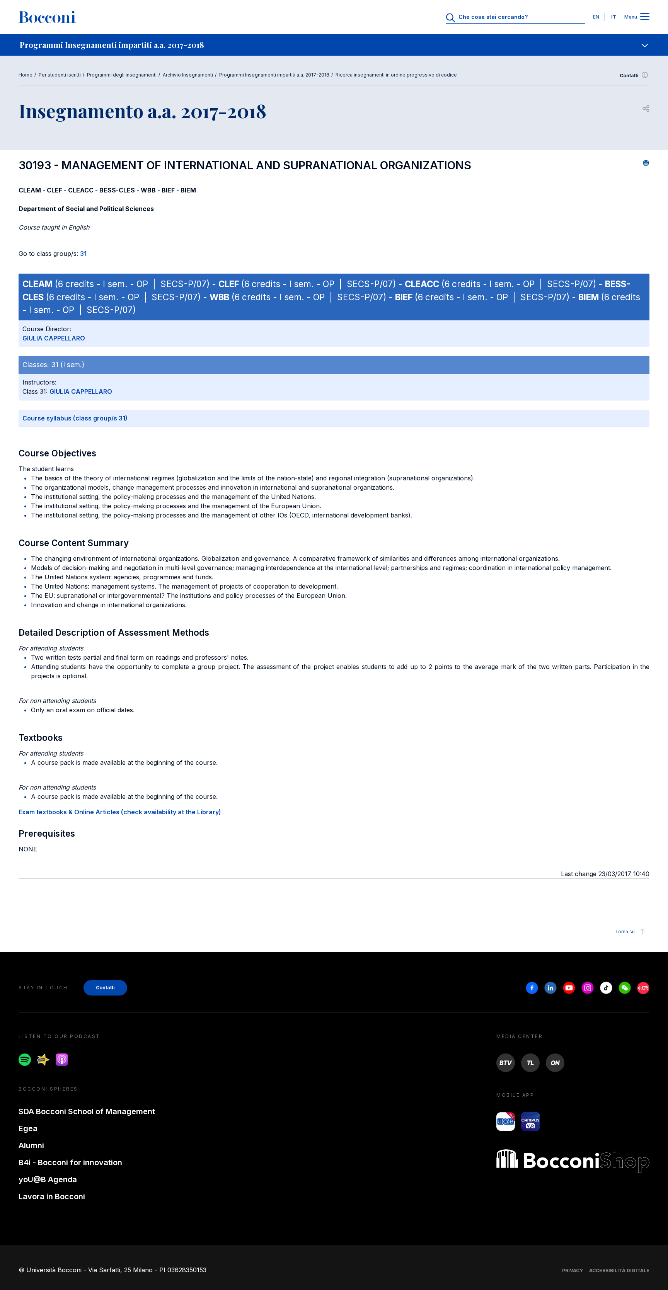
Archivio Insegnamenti (188, 75)
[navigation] (334, 45)
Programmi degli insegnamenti (122, 75)
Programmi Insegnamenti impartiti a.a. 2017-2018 (274, 75)
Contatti (629, 75)
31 (83, 253)
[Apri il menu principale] (644, 17)
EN (596, 17)
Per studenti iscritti (60, 75)
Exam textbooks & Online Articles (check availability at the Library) (120, 812)
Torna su (625, 931)
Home (25, 75)
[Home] (47, 17)
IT (613, 17)
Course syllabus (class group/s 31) (75, 418)
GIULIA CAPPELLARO (53, 338)
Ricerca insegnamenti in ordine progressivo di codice (396, 75)
